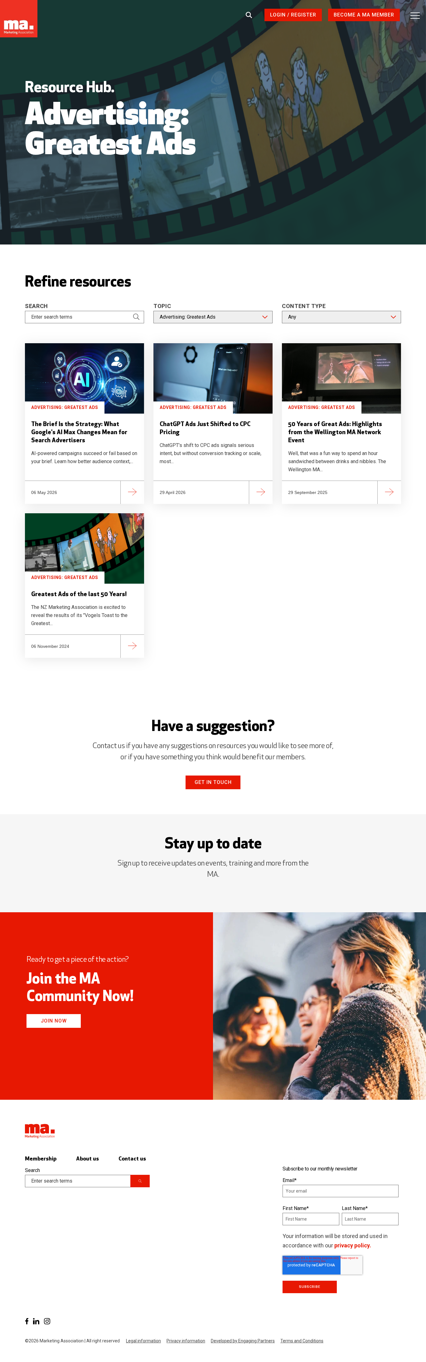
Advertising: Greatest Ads (64, 407)
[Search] (136, 317)
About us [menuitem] (87, 1159)
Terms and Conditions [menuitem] (301, 1340)
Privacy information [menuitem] (186, 1340)
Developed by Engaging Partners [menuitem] (243, 1340)
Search (36, 306)
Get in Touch (213, 782)
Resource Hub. (69, 88)
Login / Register (293, 15)
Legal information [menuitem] (143, 1340)
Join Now (54, 1021)
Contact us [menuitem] (132, 1159)
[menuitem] (26, 1321)
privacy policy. (352, 1245)
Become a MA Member (364, 15)
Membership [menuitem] (40, 1159)
